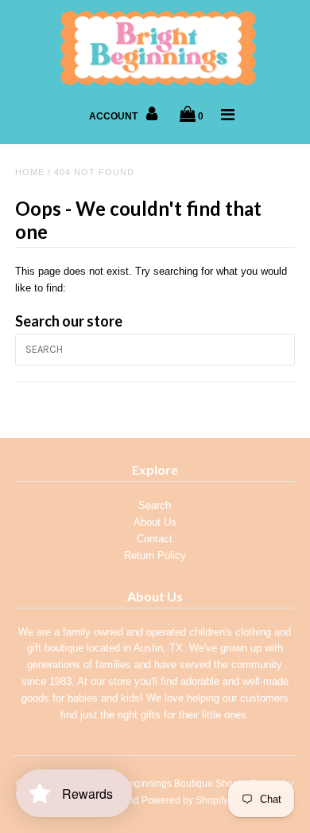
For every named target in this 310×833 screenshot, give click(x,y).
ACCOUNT (114, 116)
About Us (155, 522)
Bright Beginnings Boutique (154, 783)
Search (154, 505)
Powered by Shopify (184, 800)
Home (30, 172)
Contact (154, 539)
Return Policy (155, 555)
